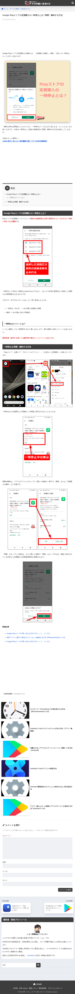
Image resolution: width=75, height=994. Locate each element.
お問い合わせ (23, 988)
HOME (38, 984)
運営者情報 (42, 988)
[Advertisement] (37, 36)
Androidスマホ (19, 694)
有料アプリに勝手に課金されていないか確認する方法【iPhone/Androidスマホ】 (36, 637)
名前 (4, 862)
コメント (7, 836)
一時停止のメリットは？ (17, 197)
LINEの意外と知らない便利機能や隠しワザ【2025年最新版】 (25, 141)
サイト (5, 880)
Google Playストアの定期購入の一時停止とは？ (24, 194)
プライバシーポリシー (55, 988)
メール (5, 871)
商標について (33, 988)
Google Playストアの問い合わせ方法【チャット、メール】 (28, 633)
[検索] (38, 965)
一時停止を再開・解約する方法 (18, 202)
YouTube (30, 955)
